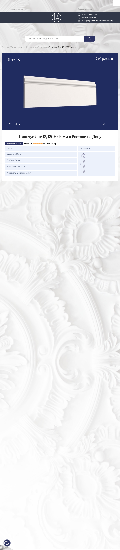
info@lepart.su (88, 20)
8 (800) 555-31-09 (89, 14)
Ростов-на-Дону (105, 20)
